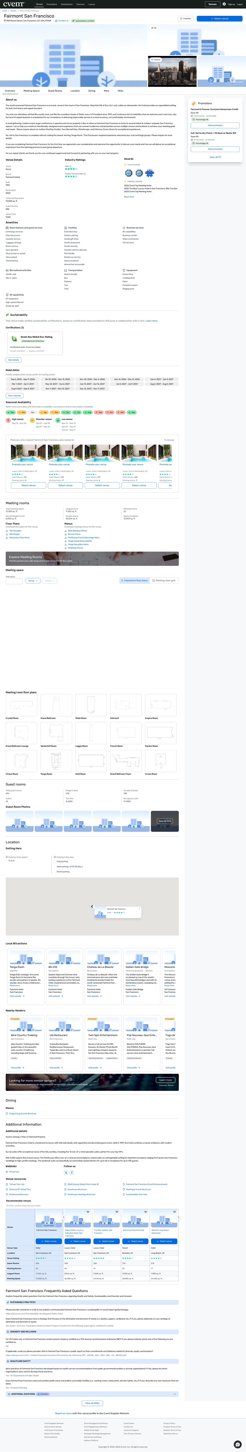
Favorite (187, 19)
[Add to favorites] (88, 1212)
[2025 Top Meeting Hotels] (139, 173)
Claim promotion (215, 125)
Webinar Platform (91, 1440)
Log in (240, 4)
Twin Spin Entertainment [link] (102, 1035)
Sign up (231, 4)
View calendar (14, 395)
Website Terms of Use (172, 1430)
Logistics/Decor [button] (111, 1058)
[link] (26, 1024)
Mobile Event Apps (91, 1430)
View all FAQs (92, 1403)
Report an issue (63, 1413)
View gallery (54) (234, 82)
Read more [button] (15, 985)
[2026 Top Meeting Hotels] (128, 173)
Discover (80, 4)
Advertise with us (171, 1434)
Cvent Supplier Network (53, 1423)
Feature (48, 581)
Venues (39, 4)
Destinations (66, 4)
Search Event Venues (53, 1427)
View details (13, 360)
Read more (129, 197)
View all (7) (215, 157)
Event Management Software (96, 1423)
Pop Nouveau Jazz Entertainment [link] (142, 1035)
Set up (31, 581)
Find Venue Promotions (53, 1430)
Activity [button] (14, 1058)
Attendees (10, 577)
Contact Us (128, 1427)
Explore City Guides (52, 1434)
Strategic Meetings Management (97, 1434)
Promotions (52, 4)
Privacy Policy (169, 1423)
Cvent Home (129, 1423)
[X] (66, 1172)
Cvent (4, 11)
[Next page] (170, 463)
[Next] (173, 973)
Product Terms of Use (172, 1427)
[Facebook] (71, 1172)
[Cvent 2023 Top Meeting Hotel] (149, 173)
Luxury (92, 4)
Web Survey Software (93, 1437)
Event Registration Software (95, 1427)
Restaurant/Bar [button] (55, 1058)
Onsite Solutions (50, 1437)
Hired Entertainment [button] (95, 1058)
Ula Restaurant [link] (58, 1035)
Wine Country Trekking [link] (24, 1035)
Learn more (151, 320)
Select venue (221, 18)
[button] (73, 55)
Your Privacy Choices (132, 1434)
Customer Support (131, 1430)
